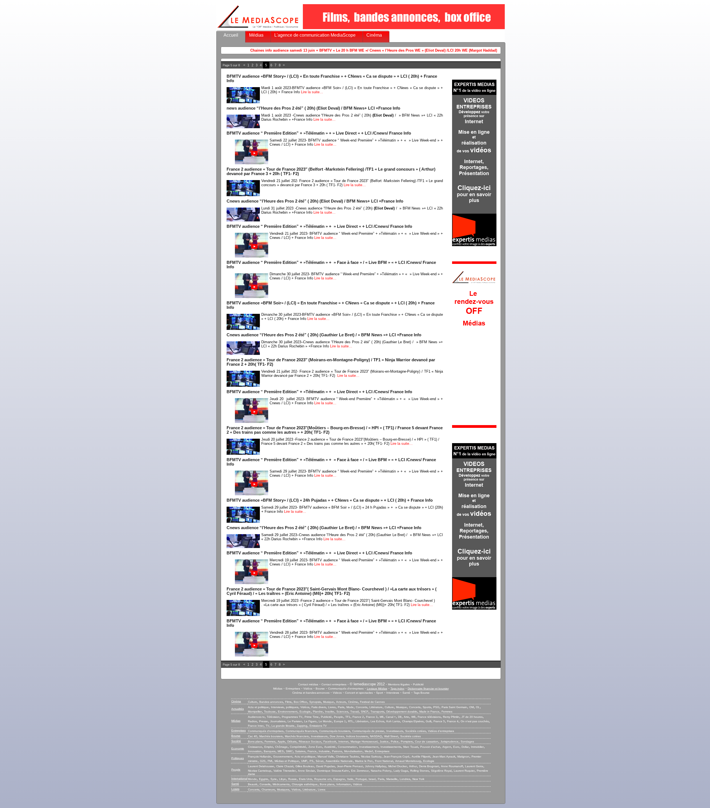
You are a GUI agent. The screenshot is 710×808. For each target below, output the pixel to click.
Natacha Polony (381, 770)
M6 (382, 716)
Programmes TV (292, 716)
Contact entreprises (333, 684)
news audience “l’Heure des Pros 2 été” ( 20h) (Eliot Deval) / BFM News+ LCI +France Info (313, 108)
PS (311, 760)
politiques (292, 707)
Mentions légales (399, 684)
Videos (337, 692)
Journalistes (277, 721)
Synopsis (315, 701)
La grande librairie (283, 725)
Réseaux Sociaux (310, 741)
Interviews (392, 692)
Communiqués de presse (368, 731)
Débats (291, 741)
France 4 (452, 721)
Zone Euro (315, 746)
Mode (350, 707)
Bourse (320, 688)
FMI (270, 760)
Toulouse (270, 711)
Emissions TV (318, 725)
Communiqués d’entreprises (265, 731)
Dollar (465, 746)
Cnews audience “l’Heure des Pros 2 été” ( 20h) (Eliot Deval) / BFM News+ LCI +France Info (315, 201)
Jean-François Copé (396, 756)
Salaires (300, 751)
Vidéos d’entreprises (441, 731)
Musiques (283, 789)
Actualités (237, 708)
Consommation (347, 746)
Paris (341, 707)
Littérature (375, 707)
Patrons (337, 751)
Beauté (252, 784)
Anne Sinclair (306, 770)
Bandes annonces (271, 701)
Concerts (361, 707)
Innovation (255, 751)
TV (267, 725)
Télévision (273, 716)
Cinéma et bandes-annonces (310, 692)
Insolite (329, 711)
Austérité (330, 746)
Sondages (467, 741)
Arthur (413, 766)
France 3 (371, 716)
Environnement (287, 711)
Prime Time (312, 716)
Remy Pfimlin (451, 716)
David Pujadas (325, 766)
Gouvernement (282, 756)
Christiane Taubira (347, 756)
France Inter (255, 725)
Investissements (391, 746)
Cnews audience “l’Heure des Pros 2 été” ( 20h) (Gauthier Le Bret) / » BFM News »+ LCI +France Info (324, 335)
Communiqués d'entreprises (346, 688)
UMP (304, 760)
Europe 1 (340, 721)
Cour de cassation (426, 741)
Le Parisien (295, 721)
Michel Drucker (397, 766)
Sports (427, 707)
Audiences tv (256, 716)
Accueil (231, 35)
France (312, 751)
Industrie (324, 751)
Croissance (255, 746)
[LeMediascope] (258, 29)
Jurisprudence (449, 741)
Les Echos (377, 721)
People (338, 716)
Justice (384, 741)
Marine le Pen (364, 760)
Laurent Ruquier (464, 770)
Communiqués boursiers (334, 731)
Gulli (428, 721)
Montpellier (255, 711)
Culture (252, 701)
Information (343, 784)
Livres (332, 707)
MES (281, 751)
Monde (252, 779)
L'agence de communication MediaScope (315, 35)
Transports (377, 711)
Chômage (281, 746)
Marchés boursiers (271, 736)
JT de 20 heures (472, 716)
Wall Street (391, 736)
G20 (262, 760)
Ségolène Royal (441, 770)
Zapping (302, 725)
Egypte (263, 779)
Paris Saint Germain (454, 707)
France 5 (439, 721)
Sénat (319, 760)
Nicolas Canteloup (259, 770)
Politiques (237, 758)
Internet (343, 741)
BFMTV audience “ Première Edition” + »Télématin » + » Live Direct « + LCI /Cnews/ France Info (319, 133)
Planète (318, 711)
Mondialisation (353, 751)
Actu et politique (258, 707)
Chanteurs (268, 789)
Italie (350, 779)
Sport (379, 692)
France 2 (358, 716)
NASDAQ (376, 736)
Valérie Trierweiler (284, 770)
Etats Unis (305, 779)
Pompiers (407, 741)
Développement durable (401, 711)
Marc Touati (410, 746)
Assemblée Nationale (339, 760)
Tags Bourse (422, 692)
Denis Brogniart (429, 766)
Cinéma (374, 35)
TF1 (347, 716)
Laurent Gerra (474, 766)
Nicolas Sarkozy (371, 756)
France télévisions (429, 716)
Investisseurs (394, 731)
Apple (281, 741)
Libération (362, 721)
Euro (456, 746)
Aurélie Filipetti (421, 756)
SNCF (364, 711)
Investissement (368, 746)
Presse (263, 721)
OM (471, 707)
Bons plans (255, 741)
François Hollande (259, 756)
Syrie (273, 779)
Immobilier (477, 746)
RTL (350, 721)
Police (395, 741)
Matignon (463, 756)
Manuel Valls (326, 756)
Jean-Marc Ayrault (443, 756)
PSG (436, 707)
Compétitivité (298, 746)
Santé (406, 692)
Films (288, 701)
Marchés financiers (297, 736)
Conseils (265, 784)
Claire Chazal (284, 766)
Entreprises (293, 688)
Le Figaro (310, 721)
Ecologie (305, 711)
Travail (354, 711)
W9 (413, 716)
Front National (384, 760)
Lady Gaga (401, 770)
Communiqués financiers (301, 731)
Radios (252, 721)
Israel (372, 779)
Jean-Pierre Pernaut (350, 766)
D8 (400, 716)
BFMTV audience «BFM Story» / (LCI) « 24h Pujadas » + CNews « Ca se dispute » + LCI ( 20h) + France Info (330, 500)
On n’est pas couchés (475, 721)
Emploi (268, 746)
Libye (282, 779)
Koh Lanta (393, 721)
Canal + (391, 716)
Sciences (342, 711)
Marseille (391, 779)
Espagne (339, 779)
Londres (405, 779)
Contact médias (308, 684)
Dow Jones (337, 736)
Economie (237, 748)
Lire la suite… (312, 92)
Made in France (429, 711)
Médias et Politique (287, 760)
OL (478, 707)
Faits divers (318, 707)
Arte (406, 716)
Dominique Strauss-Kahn (333, 770)
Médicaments (281, 784)
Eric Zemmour (360, 770)
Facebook (329, 741)
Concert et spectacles (359, 692)
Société (236, 741)
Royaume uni (322, 779)
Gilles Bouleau (304, 766)
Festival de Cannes (372, 701)
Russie (292, 779)
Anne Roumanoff (452, 766)
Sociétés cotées (415, 731)
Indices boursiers (357, 736)
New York (418, 779)
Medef (369, 751)
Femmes (447, 711)
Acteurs (341, 701)
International (239, 778)
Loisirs (235, 789)
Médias (256, 35)
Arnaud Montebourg (408, 760)
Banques (269, 751)
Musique (328, 701)
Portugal (361, 779)
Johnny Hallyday (375, 766)
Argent (446, 746)
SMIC (289, 751)
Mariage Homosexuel (364, 741)
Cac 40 (252, 736)
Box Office (300, 701)
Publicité (418, 684)
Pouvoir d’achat (430, 746)
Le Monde (325, 721)
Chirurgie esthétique (305, 784)
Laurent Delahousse (261, 766)
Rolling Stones (419, 770)
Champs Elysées (413, 721)
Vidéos (307, 688)
